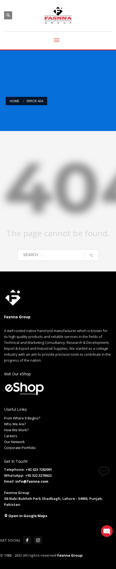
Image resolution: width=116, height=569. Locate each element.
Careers (10, 435)
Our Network (14, 441)
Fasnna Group (69, 555)
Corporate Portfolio (20, 447)
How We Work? (16, 429)
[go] (91, 255)
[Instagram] (38, 540)
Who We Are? (15, 424)
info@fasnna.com (31, 481)
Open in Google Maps (27, 515)
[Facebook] (27, 540)
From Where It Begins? (22, 418)
